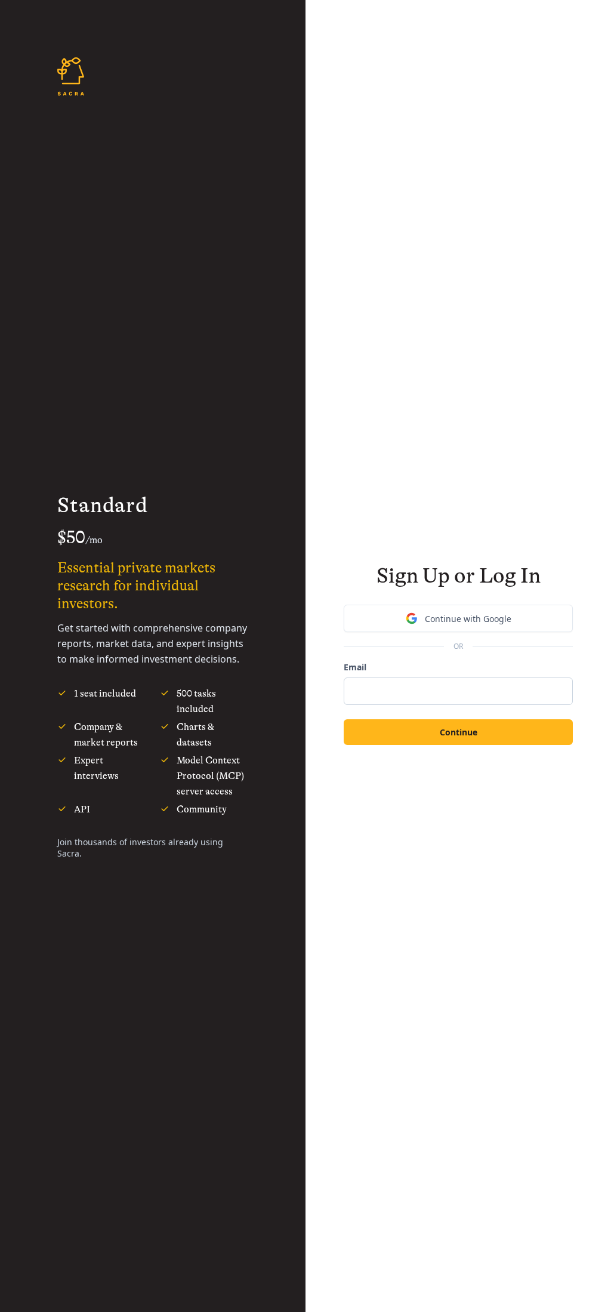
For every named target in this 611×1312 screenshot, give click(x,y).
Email (355, 667)
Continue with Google (468, 618)
